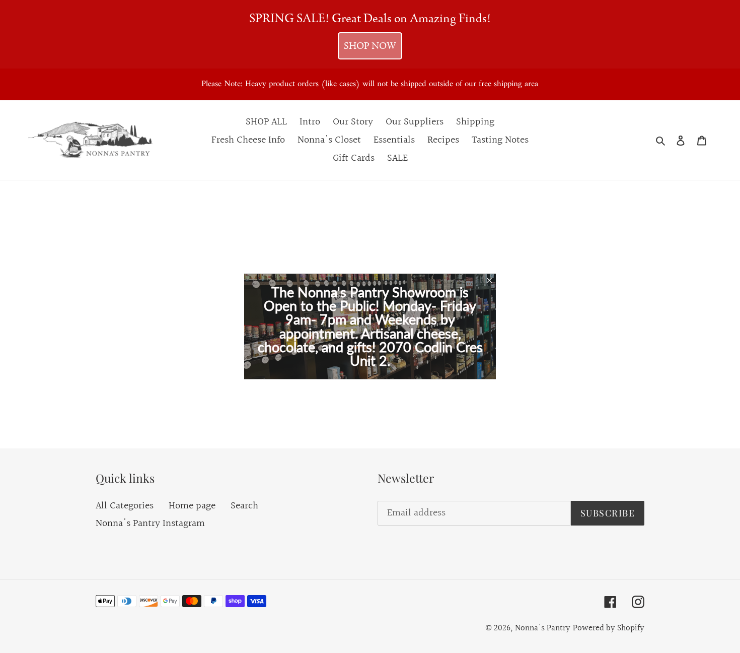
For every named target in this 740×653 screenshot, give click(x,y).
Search (244, 506)
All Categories (125, 506)
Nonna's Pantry (542, 628)
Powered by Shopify (608, 628)
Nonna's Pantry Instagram (150, 523)
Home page (192, 506)
